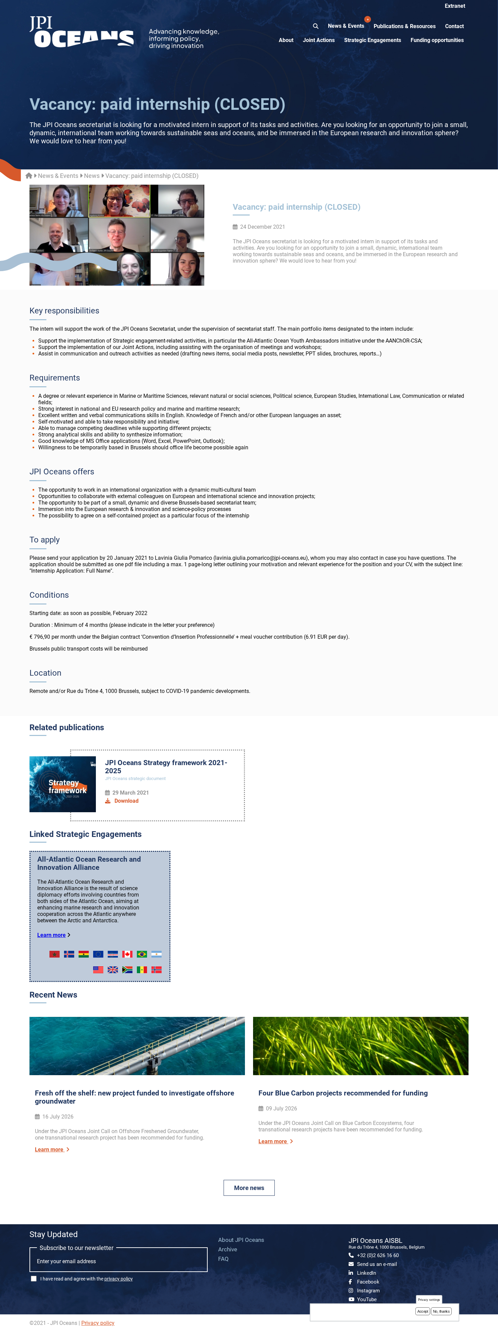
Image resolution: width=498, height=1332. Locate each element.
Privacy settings (429, 1300)
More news (249, 1187)
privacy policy (118, 1279)
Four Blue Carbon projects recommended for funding (343, 1093)
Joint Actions (319, 40)
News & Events (347, 23)
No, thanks (441, 1311)
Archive (227, 1249)
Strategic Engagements (372, 40)
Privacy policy (98, 1323)
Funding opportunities (437, 40)
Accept (422, 1311)
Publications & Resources (405, 26)
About (286, 40)
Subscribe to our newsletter (76, 1247)
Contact (454, 26)
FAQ (223, 1258)
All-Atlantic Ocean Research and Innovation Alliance (89, 863)
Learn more (51, 935)
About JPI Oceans (241, 1239)
